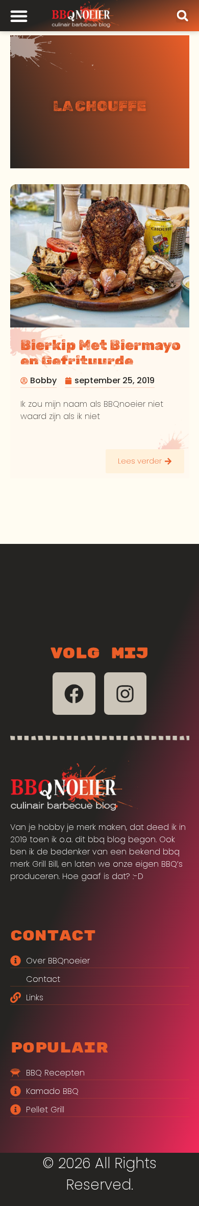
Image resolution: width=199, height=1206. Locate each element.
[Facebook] (74, 693)
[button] (182, 16)
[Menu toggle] (19, 16)
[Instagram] (125, 693)
